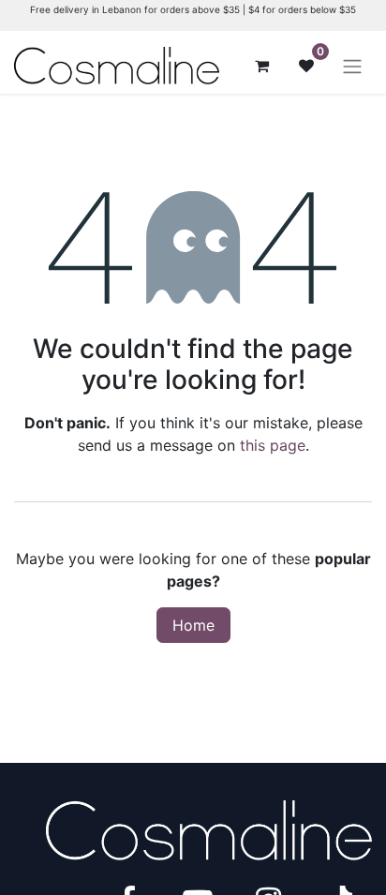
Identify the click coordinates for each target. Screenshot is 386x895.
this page (272, 445)
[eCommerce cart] (261, 65)
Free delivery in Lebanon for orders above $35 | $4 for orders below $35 (193, 9)
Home (193, 625)
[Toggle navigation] (352, 65)
